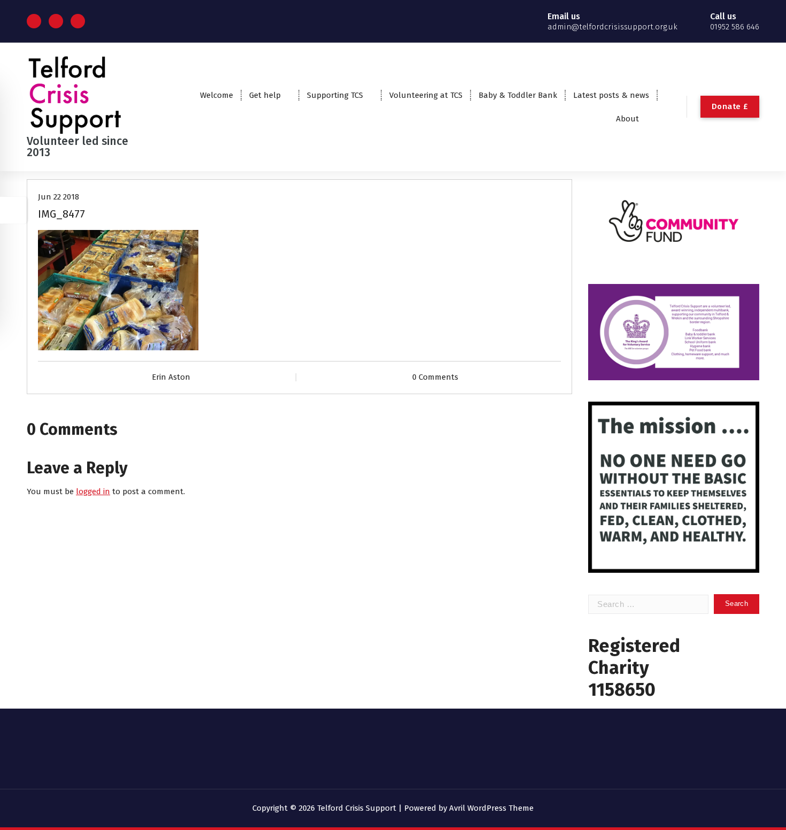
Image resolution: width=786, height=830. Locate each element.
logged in (93, 491)
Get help (265, 95)
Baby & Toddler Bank (518, 95)
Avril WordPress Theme (491, 808)
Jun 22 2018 (58, 197)
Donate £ (730, 106)
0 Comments (435, 377)
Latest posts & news (611, 95)
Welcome (216, 95)
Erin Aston (171, 377)
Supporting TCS (335, 95)
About (627, 119)
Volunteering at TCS (426, 95)
